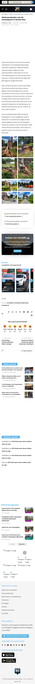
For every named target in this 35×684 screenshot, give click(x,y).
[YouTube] (8, 645)
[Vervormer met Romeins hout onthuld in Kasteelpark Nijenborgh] (29, 536)
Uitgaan (28, 512)
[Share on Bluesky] (24, 312)
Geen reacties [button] (27, 351)
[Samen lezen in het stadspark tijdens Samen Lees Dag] (29, 510)
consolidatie (10, 303)
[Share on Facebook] (8, 312)
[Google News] (11, 645)
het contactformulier (14, 216)
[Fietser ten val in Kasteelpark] (29, 529)
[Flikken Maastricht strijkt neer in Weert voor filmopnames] (29, 378)
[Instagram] (14, 645)
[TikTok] (25, 645)
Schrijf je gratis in (12, 224)
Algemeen (5, 22)
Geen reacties (6, 24)
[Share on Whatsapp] (16, 312)
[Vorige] (3, 280)
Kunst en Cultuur (28, 538)
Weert (10, 22)
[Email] (27, 312)
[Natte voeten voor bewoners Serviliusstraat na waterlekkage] (29, 395)
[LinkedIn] (16, 645)
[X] (5, 645)
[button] (3, 9)
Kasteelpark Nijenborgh (21, 303)
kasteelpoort (5, 305)
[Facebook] (2, 645)
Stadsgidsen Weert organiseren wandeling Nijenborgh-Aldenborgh (11, 518)
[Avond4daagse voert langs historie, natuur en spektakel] (29, 386)
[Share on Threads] (20, 312)
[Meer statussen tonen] (32, 2)
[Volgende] (31, 280)
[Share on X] (12, 312)
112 (27, 531)
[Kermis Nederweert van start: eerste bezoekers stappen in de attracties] (29, 370)
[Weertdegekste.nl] (17, 9)
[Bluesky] (22, 645)
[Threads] (19, 645)
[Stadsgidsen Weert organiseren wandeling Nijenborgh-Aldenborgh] (29, 518)
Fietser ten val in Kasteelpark (11, 527)
